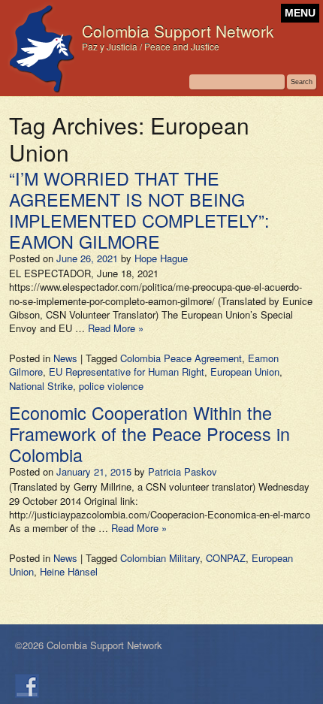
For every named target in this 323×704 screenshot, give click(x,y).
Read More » (115, 328)
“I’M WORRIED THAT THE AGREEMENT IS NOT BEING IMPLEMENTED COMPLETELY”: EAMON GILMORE (139, 209)
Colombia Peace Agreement (181, 358)
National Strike (41, 386)
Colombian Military (160, 558)
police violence (111, 386)
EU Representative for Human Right (126, 371)
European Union (244, 371)
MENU (300, 13)
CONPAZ (226, 558)
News (65, 358)
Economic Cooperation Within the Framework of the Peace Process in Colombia (149, 433)
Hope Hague (161, 258)
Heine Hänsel (69, 571)
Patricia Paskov (182, 471)
